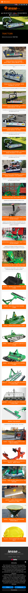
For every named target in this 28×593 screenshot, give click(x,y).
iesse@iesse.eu (15, 15)
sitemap (10, 556)
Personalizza (14, 590)
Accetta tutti (20, 587)
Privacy (14, 556)
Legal (18, 556)
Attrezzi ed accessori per (7, 37)
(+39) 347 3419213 (7, 13)
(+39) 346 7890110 (22, 13)
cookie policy (13, 573)
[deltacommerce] (14, 559)
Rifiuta (7, 587)
